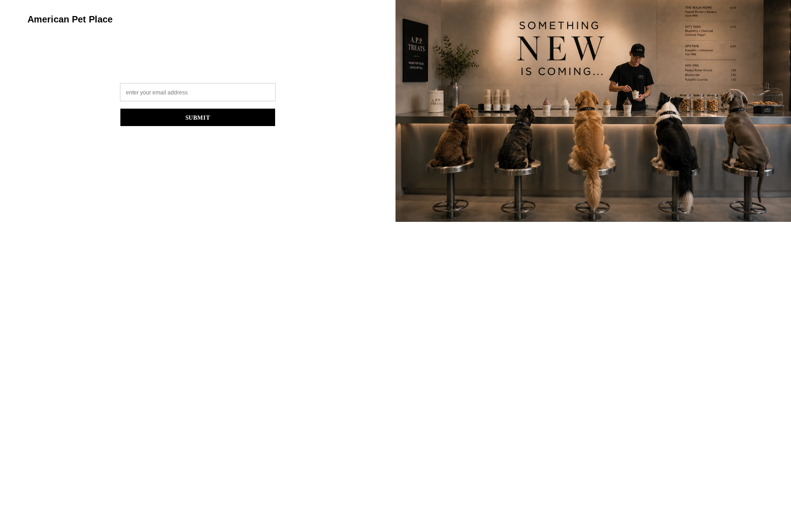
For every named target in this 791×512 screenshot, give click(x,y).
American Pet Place (70, 19)
